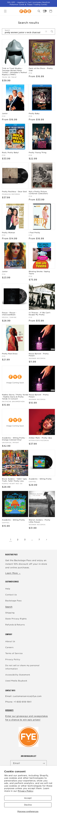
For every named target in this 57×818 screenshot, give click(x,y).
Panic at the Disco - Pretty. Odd (41, 69)
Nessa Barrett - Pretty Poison (39, 355)
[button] (5, 11)
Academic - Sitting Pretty (40, 479)
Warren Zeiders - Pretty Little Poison (39, 521)
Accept (28, 798)
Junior (5, 113)
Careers (9, 647)
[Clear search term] (46, 31)
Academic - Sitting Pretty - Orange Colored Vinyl (14, 439)
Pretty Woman (8, 233)
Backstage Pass (13, 601)
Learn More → (13, 573)
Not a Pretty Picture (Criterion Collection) (38, 193)
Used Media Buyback (16, 681)
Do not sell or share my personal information (22, 667)
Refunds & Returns (15, 625)
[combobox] (28, 32)
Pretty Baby (34, 113)
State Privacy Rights (16, 619)
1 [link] (10, 539)
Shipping (10, 613)
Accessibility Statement (17, 675)
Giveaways (9, 710)
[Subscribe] (44, 763)
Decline (28, 805)
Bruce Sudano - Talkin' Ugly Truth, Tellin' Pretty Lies (14, 480)
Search (8, 607)
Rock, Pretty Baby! (10, 152)
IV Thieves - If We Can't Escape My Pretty (39, 314)
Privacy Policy (25, 791)
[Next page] (46, 540)
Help (7, 589)
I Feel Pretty (34, 233)
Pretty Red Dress (9, 354)
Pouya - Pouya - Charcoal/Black (9, 314)
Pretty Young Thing (37, 152)
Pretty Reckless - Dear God (14, 192)
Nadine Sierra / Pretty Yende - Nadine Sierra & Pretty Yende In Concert (15, 397)
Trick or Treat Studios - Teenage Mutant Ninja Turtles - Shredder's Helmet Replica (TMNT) (14, 71)
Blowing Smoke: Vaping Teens (39, 272)
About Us (10, 641)
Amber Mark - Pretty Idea (40, 438)
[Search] (52, 31)
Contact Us (11, 595)
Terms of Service (14, 653)
